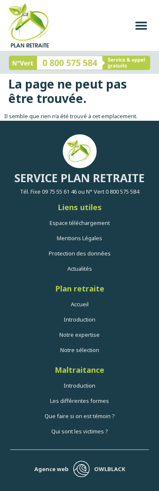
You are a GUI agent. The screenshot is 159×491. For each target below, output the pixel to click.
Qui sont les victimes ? (79, 431)
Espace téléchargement (80, 223)
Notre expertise (79, 334)
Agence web (51, 469)
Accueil (80, 304)
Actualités (79, 268)
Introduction (79, 319)
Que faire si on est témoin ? (80, 416)
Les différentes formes (79, 401)
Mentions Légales (79, 238)
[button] (141, 25)
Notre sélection (79, 350)
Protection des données (80, 253)
